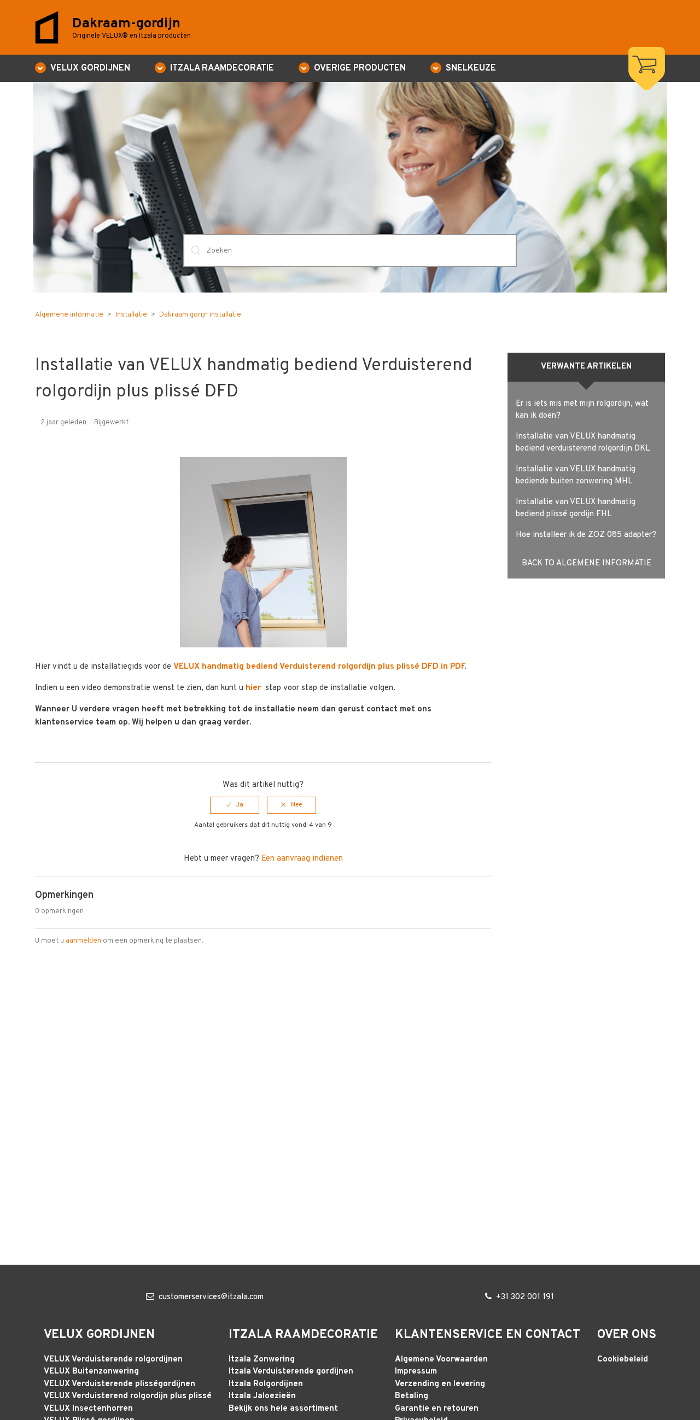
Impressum (416, 1371)
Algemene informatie (69, 315)
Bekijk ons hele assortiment (283, 1409)
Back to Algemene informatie (586, 563)
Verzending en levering (440, 1384)
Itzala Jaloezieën (262, 1396)
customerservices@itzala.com (211, 1297)
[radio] (234, 805)
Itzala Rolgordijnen (266, 1384)
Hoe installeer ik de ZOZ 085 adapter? (586, 535)
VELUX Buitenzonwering (91, 1371)
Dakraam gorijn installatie (200, 315)
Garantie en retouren (437, 1409)
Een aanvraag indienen (302, 859)
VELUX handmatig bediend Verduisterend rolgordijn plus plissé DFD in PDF (318, 667)
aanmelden (83, 941)
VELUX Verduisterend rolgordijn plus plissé (128, 1396)
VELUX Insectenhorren (88, 1409)
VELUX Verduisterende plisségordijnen (119, 1384)
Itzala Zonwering (262, 1359)
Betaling (411, 1396)
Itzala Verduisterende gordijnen (291, 1371)
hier (254, 688)
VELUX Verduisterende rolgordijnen (113, 1359)
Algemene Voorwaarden (441, 1359)
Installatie (131, 315)
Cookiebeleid (622, 1359)
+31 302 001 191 (525, 1297)
